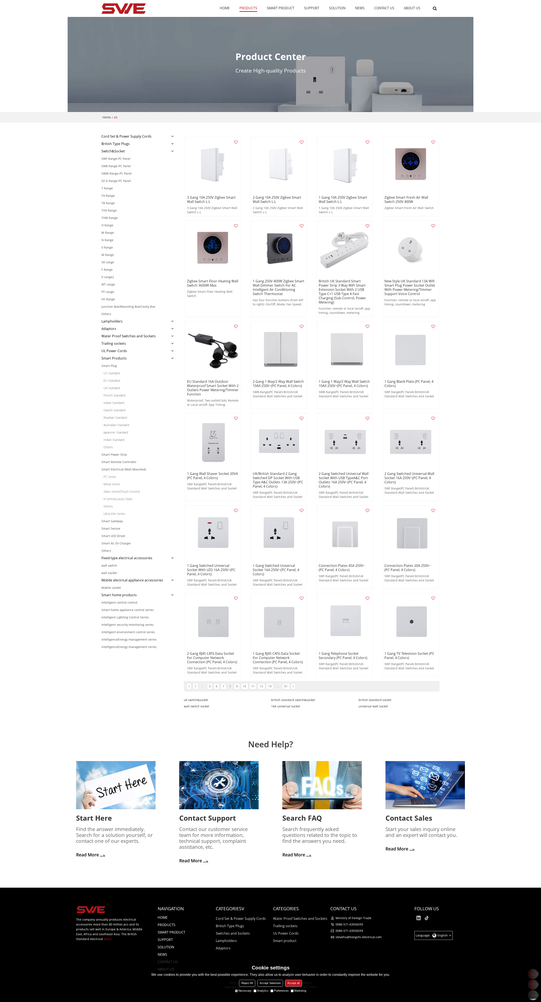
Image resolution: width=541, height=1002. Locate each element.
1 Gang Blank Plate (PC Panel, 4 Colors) (408, 383)
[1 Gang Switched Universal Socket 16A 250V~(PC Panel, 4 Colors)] (279, 533)
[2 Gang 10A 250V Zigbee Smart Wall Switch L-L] (279, 165)
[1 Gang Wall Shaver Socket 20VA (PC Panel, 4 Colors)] (213, 441)
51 (286, 686)
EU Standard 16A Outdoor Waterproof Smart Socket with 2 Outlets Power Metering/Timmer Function (213, 387)
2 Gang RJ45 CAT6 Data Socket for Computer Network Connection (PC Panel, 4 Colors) (212, 657)
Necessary (244, 990)
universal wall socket (373, 706)
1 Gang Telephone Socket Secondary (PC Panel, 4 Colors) (343, 655)
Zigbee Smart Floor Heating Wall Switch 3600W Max (212, 283)
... (202, 686)
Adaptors (223, 948)
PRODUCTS (248, 8)
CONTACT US (384, 8)
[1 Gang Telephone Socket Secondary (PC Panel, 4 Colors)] (345, 621)
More (107, 939)
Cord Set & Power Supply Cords (241, 918)
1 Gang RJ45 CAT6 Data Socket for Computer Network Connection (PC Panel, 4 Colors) (278, 657)
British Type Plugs (230, 926)
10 (244, 686)
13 (270, 686)
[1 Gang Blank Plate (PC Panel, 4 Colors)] (410, 349)
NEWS (360, 8)
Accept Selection (270, 983)
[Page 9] (293, 686)
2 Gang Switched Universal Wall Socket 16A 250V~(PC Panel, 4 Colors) (409, 478)
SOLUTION (337, 8)
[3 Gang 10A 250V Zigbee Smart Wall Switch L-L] (213, 165)
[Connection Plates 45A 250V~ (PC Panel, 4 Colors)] (345, 533)
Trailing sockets (285, 926)
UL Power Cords (286, 933)
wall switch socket (196, 706)
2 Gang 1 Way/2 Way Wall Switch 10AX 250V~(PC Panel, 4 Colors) (278, 383)
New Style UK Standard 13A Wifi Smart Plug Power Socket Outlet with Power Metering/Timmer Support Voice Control (409, 287)
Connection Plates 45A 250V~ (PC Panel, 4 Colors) (342, 567)
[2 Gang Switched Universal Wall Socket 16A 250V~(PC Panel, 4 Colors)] (410, 441)
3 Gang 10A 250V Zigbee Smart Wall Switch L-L (211, 199)
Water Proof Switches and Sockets (300, 918)
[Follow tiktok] (427, 918)
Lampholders (226, 940)
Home (106, 117)
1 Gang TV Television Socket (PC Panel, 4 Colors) (409, 655)
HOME (225, 8)
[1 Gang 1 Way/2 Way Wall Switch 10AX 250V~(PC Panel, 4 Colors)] (345, 349)
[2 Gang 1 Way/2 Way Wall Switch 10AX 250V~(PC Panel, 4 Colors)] (279, 349)
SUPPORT (311, 8)
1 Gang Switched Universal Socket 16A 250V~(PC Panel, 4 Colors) (276, 569)
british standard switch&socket (293, 700)
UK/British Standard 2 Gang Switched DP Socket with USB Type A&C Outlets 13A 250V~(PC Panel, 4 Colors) (278, 480)
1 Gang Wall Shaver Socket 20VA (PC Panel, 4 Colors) (212, 476)
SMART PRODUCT (280, 8)
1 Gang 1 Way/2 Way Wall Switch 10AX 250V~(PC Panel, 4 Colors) (344, 383)
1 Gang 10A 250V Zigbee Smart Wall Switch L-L (343, 199)
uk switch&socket (196, 700)
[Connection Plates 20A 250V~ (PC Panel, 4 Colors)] (410, 533)
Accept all (293, 983)
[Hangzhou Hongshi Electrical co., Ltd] (123, 8)
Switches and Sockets (233, 933)
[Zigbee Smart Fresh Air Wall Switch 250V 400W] (410, 165)
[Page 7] (189, 686)
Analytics (262, 990)
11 (253, 686)
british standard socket (375, 700)
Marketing (300, 990)
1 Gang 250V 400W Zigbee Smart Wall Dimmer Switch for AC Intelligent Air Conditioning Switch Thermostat (278, 287)
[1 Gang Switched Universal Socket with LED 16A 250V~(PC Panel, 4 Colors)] (213, 533)
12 (261, 686)
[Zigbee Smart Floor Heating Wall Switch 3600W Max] (213, 249)
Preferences (281, 990)
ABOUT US (412, 8)
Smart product (284, 940)
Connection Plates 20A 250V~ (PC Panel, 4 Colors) (407, 567)
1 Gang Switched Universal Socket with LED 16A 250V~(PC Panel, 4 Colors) (211, 569)
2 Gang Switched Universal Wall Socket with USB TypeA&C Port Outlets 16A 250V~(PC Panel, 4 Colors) (344, 480)
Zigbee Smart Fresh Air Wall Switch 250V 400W (406, 199)
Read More (87, 855)
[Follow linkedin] (418, 918)
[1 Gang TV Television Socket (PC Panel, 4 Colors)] (410, 621)
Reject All (247, 983)
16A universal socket (285, 706)
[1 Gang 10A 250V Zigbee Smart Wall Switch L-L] (345, 165)
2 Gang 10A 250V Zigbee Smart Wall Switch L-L (277, 199)
